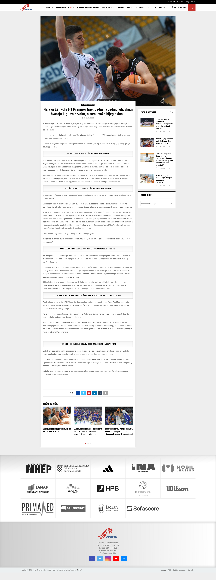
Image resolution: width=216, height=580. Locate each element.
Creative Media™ (76, 570)
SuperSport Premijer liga (88, 7)
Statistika (140, 7)
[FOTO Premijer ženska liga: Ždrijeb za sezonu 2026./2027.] (147, 178)
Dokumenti (171, 2)
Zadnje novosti (148, 112)
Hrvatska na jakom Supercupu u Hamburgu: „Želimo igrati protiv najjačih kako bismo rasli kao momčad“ (164, 159)
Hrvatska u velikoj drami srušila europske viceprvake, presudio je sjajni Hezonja (164, 124)
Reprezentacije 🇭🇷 (64, 7)
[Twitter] (175, 7)
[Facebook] (173, 7)
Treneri (120, 7)
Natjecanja (107, 7)
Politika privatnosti (179, 570)
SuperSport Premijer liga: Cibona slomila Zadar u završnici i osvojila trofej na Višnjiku (88, 431)
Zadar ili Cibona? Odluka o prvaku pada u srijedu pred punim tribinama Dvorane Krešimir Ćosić (119, 431)
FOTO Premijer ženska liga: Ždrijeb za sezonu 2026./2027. (164, 179)
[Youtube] (182, 7)
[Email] (185, 7)
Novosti (49, 7)
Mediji (187, 2)
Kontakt (162, 7)
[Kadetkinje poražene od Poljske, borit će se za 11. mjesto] (147, 142)
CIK (155, 7)
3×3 (149, 7)
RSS (169, 570)
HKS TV (129, 7)
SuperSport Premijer (88, 104)
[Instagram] (178, 7)
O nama (180, 2)
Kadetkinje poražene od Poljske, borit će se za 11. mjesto (164, 141)
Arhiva (193, 2)
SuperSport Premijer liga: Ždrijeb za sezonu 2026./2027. (57, 430)
